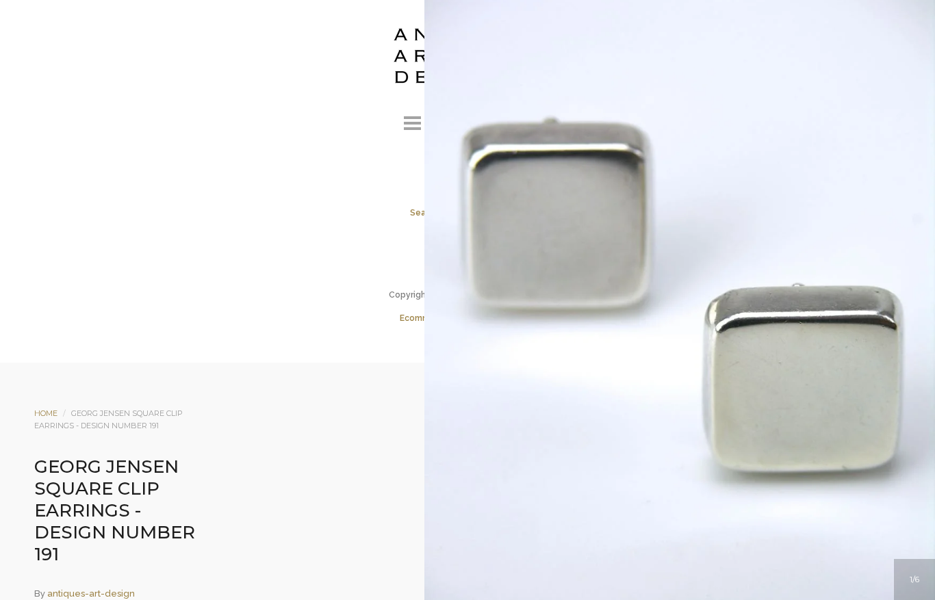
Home (45, 413)
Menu (412, 121)
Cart (523, 121)
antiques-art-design (91, 593)
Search (486, 121)
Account (449, 121)
